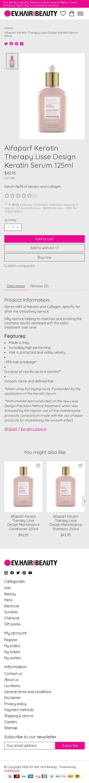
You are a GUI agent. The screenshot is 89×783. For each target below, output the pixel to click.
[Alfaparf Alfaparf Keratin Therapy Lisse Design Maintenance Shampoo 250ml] (66, 486)
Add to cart (44, 239)
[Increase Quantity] (17, 227)
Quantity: (10, 220)
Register (10, 640)
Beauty (10, 594)
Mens (8, 600)
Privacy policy (15, 704)
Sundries (11, 612)
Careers (10, 722)
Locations (12, 686)
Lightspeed (12, 770)
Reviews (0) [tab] (39, 286)
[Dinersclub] (51, 777)
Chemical (11, 618)
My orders (12, 646)
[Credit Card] (10, 777)
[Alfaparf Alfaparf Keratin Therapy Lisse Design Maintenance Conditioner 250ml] (23, 486)
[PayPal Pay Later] (77, 777)
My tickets (12, 652)
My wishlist (12, 658)
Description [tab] (16, 286)
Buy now (44, 257)
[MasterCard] (16, 777)
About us (11, 679)
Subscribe (70, 745)
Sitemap (10, 728)
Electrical (11, 606)
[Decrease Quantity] (8, 227)
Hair (7, 588)
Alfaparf (10, 429)
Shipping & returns (18, 716)
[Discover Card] (37, 777)
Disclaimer (12, 698)
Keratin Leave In (33, 429)
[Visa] (23, 777)
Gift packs (12, 624)
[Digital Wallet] (61, 777)
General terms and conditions (27, 692)
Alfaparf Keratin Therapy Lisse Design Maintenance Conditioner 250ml (23, 522)
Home (8, 28)
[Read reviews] (18, 195)
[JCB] (44, 777)
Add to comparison (21, 265)
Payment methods (19, 710)
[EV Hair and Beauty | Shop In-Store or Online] (30, 13)
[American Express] (30, 777)
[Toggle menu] (80, 13)
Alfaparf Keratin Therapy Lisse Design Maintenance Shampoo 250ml (66, 522)
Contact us (13, 673)
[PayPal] (70, 777)
